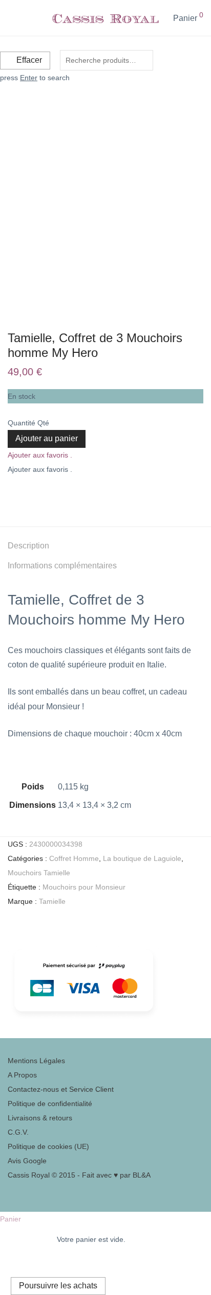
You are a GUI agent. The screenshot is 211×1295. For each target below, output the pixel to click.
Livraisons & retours (40, 1118)
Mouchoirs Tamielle (39, 873)
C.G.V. (18, 1132)
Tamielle (52, 901)
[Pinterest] (10, 1189)
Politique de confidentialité (50, 1103)
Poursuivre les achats (58, 1285)
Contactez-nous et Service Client (61, 1089)
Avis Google (27, 1161)
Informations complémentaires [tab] (62, 565)
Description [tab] (28, 545)
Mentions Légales (36, 1061)
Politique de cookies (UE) (48, 1146)
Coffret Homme (74, 858)
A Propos (22, 1075)
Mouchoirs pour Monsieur (84, 887)
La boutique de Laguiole (142, 858)
